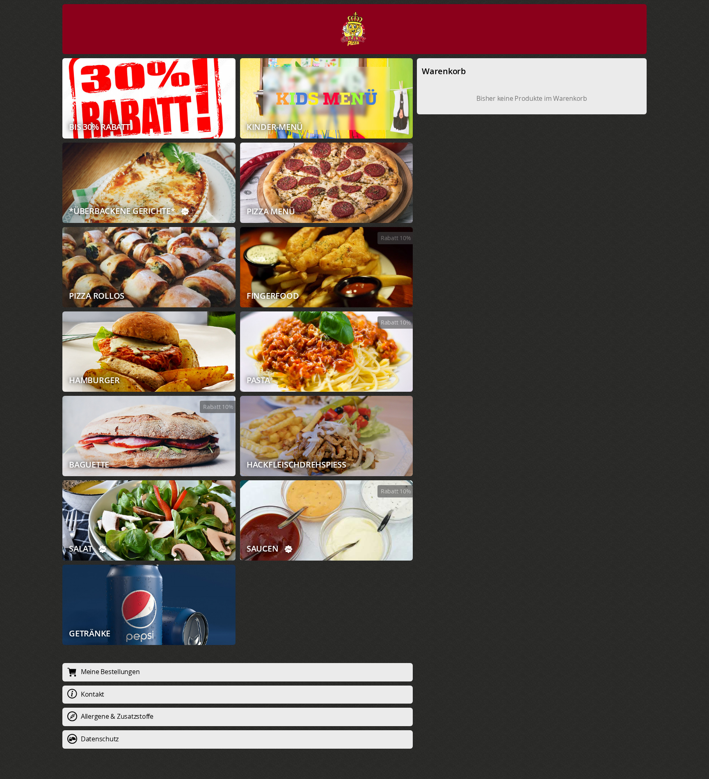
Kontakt (92, 694)
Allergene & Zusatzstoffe (117, 716)
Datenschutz (100, 738)
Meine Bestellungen (110, 671)
